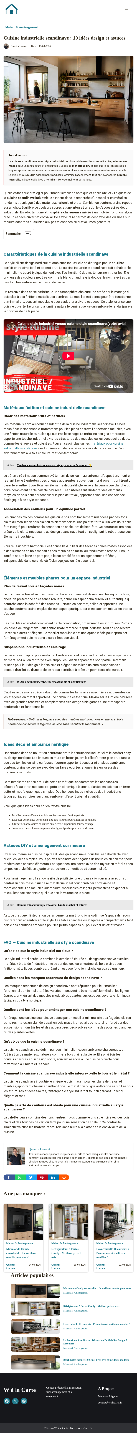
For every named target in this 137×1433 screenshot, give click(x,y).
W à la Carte (20, 1390)
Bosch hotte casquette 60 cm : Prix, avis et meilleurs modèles (96, 1360)
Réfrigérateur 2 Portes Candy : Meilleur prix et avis (66, 1253)
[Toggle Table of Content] (26, 234)
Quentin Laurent (19, 46)
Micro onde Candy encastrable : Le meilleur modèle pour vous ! (21, 1253)
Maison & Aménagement (21, 27)
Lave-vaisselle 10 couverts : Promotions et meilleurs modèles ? (112, 1253)
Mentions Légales (108, 1396)
